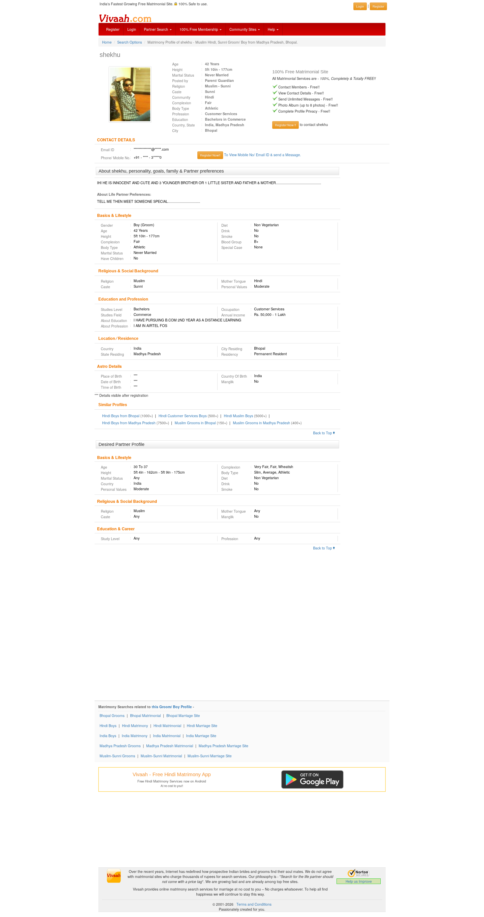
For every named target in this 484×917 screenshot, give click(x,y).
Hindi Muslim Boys (238, 415)
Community (181, 97)
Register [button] (378, 6)
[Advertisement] (365, 244)
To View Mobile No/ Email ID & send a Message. (262, 154)
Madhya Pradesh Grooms (120, 745)
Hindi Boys (108, 725)
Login (131, 29)
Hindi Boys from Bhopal (120, 415)
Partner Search (156, 29)
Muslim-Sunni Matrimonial (161, 755)
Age (175, 64)
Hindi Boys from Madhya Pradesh (129, 422)
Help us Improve (359, 881)
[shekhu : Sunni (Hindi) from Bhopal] (131, 94)
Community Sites (243, 29)
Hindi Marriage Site (202, 725)
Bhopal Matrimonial (145, 715)
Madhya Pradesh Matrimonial (169, 745)
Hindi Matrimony (135, 725)
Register (112, 29)
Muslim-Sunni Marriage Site (210, 755)
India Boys (108, 735)
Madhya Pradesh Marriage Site (223, 745)
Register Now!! (210, 155)
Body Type (180, 108)
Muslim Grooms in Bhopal (195, 422)
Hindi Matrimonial (167, 725)
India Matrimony (134, 735)
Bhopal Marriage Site (183, 715)
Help (272, 29)
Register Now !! (285, 125)
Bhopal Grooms (112, 715)
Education (180, 119)
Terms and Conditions (253, 904)
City (175, 130)
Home (107, 42)
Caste (177, 91)
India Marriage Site (201, 735)
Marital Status (183, 75)
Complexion (181, 102)
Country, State (183, 124)
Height (177, 69)
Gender (107, 225)
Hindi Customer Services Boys (183, 415)
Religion (178, 86)
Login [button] (360, 6)
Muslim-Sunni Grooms (117, 755)
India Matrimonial (166, 735)
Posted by (180, 80)
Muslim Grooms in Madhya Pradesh (261, 422)
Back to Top (323, 432)
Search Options (129, 42)
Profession (180, 113)
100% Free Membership (199, 29)
